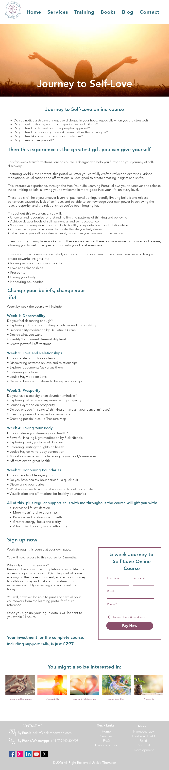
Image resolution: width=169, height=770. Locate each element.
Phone (111, 604)
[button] (57, 12)
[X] (44, 754)
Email (110, 591)
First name (113, 578)
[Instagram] (20, 754)
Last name (139, 578)
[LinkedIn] (28, 754)
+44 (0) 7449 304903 (64, 741)
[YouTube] (36, 754)
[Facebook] (12, 754)
